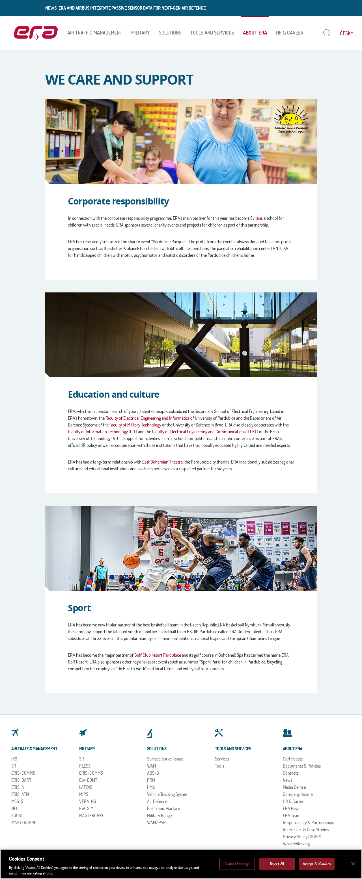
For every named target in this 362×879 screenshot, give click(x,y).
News (287, 780)
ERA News (291, 808)
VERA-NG (87, 801)
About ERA (255, 32)
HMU (151, 787)
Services (222, 759)
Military (140, 32)
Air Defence (157, 801)
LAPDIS (85, 787)
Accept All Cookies (316, 863)
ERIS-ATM (20, 794)
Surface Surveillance (165, 759)
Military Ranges (160, 815)
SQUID (16, 815)
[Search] (325, 32)
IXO (14, 759)
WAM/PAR (156, 822)
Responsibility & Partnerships (308, 822)
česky (347, 33)
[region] (181, 864)
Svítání (256, 218)
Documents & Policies (302, 766)
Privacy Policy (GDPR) (302, 836)
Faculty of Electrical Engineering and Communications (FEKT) (205, 431)
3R (13, 766)
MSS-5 (17, 801)
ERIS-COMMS (23, 773)
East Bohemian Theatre (162, 462)
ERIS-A (17, 787)
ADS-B (153, 773)
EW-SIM (86, 808)
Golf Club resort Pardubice (157, 655)
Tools (219, 766)
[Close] (353, 864)
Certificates (293, 759)
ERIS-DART (21, 780)
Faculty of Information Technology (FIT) (102, 431)
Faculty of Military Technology (135, 425)
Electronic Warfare (163, 808)
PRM (151, 780)
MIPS (83, 794)
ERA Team (292, 815)
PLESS (84, 766)
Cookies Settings (237, 863)
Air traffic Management (94, 32)
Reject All (277, 863)
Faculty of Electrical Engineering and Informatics (147, 418)
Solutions (170, 32)
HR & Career (289, 32)
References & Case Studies (306, 829)
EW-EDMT (88, 780)
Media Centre (294, 787)
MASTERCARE (23, 822)
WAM (151, 766)
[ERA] (36, 33)
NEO (15, 808)
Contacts (290, 773)
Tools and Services (212, 32)
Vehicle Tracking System (168, 794)
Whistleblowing (296, 843)
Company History (298, 794)
